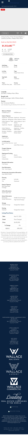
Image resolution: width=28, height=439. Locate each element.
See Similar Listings (8, 54)
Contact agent (5, 33)
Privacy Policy (18, 427)
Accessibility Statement (12, 429)
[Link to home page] (14, 2)
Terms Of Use (8, 427)
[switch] (18, 33)
